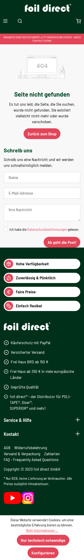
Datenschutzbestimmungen (47, 229)
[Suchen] (19, 21)
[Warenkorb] (78, 21)
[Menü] (5, 21)
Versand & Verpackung (22, 453)
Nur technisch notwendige (43, 540)
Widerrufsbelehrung (30, 447)
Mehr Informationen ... (42, 530)
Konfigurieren (43, 552)
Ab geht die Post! (62, 242)
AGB (7, 447)
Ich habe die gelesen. (44, 229)
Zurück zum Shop (42, 133)
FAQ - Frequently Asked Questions (31, 459)
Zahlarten (52, 453)
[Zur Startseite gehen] (42, 8)
